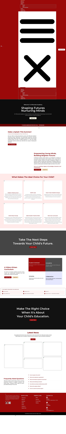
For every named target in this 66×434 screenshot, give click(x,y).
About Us (22, 1)
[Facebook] (6, 403)
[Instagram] (9, 403)
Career (22, 8)
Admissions (23, 0)
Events (24, 5)
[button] (37, 49)
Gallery (22, 91)
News (23, 6)
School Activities (25, 7)
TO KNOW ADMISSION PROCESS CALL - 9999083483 (33, 125)
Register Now (23, 10)
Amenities (22, 2)
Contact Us (22, 9)
